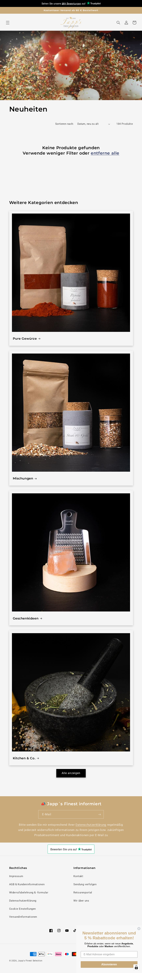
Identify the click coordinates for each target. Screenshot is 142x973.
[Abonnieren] (100, 814)
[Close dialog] (139, 928)
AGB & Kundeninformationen (27, 884)
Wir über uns (81, 900)
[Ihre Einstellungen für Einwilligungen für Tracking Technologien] (136, 967)
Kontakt (78, 876)
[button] (8, 23)
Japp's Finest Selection (30, 960)
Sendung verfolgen (85, 884)
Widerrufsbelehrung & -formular (28, 892)
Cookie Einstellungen (22, 908)
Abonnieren (109, 964)
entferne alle (105, 153)
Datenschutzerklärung (91, 824)
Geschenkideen (26, 618)
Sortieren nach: (64, 123)
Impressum (16, 876)
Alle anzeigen (71, 773)
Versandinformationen (23, 916)
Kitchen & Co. (24, 758)
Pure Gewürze (25, 339)
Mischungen (23, 478)
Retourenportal (82, 892)
